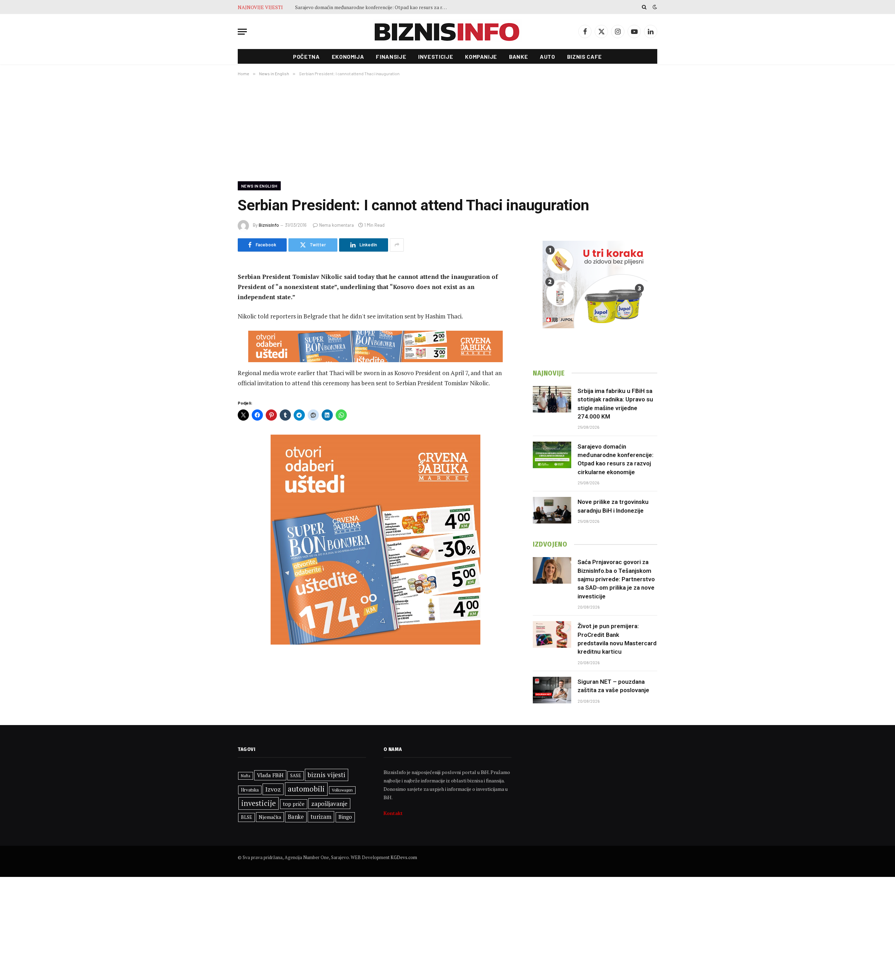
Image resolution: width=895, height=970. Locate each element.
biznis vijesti (326, 774)
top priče (294, 804)
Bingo (345, 817)
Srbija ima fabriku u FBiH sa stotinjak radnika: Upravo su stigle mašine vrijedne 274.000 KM (615, 403)
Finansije (391, 56)
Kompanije (481, 56)
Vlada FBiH (270, 775)
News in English (259, 185)
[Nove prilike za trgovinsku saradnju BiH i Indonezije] (552, 510)
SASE (295, 775)
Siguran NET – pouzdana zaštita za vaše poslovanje (613, 686)
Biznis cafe (584, 56)
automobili (306, 789)
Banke (518, 56)
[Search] (644, 7)
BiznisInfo (269, 225)
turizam (320, 817)
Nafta (245, 775)
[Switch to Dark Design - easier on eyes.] (654, 7)
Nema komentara (336, 225)
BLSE (246, 817)
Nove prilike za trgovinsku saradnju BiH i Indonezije (613, 506)
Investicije (435, 56)
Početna (306, 56)
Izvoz (273, 789)
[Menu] (242, 32)
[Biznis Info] (447, 31)
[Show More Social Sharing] (397, 245)
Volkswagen (342, 790)
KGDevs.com (404, 857)
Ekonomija (348, 56)
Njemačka (270, 817)
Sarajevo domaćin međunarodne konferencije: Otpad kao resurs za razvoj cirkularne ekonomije (373, 7)
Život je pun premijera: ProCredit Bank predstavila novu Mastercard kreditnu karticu (617, 639)
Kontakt (393, 813)
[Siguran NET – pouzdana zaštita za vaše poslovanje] (552, 690)
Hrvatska (250, 790)
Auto (547, 56)
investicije (258, 803)
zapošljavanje (329, 804)
